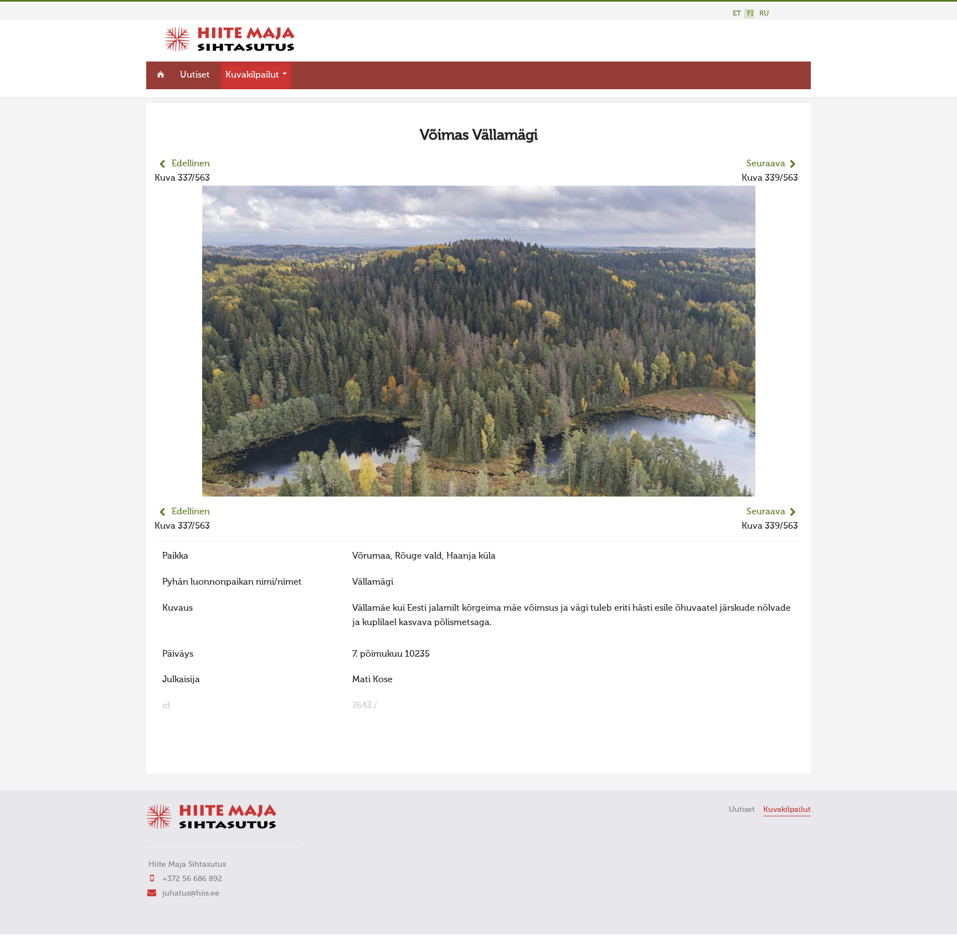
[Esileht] (229, 49)
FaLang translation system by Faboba (193, 758)
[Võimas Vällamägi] (479, 489)
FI (750, 13)
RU (764, 13)
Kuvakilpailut (253, 75)
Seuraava (766, 164)
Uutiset (195, 75)
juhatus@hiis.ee (190, 893)
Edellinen (191, 164)
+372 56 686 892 (192, 879)
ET (737, 13)
